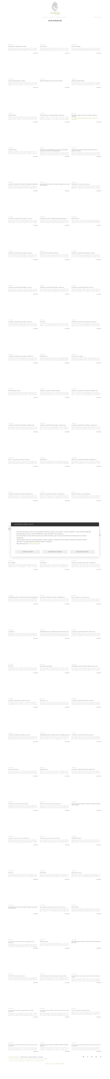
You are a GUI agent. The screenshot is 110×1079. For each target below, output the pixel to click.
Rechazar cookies (82, 551)
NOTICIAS (58, 17)
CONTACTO (64, 17)
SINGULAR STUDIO (14, 1057)
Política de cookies (30, 1060)
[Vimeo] (100, 1056)
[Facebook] (87, 1056)
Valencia (47, 1063)
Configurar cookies (40, 1060)
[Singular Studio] (55, 8)
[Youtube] (96, 1056)
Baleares (62, 1063)
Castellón (57, 1063)
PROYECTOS (45, 17)
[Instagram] (83, 1056)
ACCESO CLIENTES (97, 17)
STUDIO (52, 17)
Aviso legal (11, 1060)
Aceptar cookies (27, 551)
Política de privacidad (19, 1060)
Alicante (52, 1063)
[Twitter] (91, 1056)
